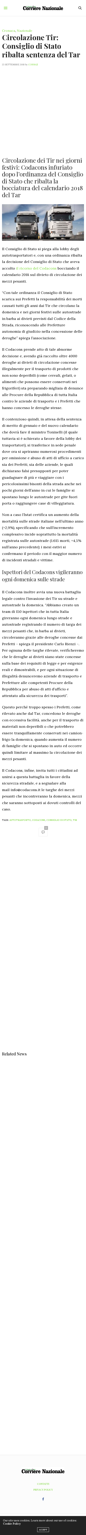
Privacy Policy (43, 1489)
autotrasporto (20, 820)
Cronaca (8, 31)
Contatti (43, 1483)
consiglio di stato (59, 820)
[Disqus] (43, 896)
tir (75, 820)
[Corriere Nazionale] (43, 8)
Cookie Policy (12, 1523)
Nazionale (24, 31)
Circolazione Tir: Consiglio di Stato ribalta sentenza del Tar (41, 45)
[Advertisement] (43, 109)
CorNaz (33, 64)
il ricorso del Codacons (36, 268)
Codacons (38, 820)
